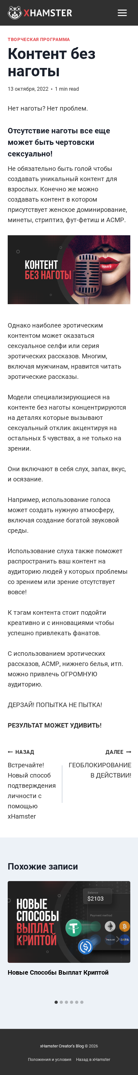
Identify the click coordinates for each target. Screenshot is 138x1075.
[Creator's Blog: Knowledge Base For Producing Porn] (40, 12)
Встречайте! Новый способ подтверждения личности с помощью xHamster (32, 784)
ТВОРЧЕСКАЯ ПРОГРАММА (39, 39)
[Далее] (117, 939)
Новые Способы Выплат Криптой (58, 972)
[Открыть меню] (122, 12)
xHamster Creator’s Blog (62, 1046)
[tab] (56, 1002)
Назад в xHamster (93, 1059)
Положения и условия (49, 1059)
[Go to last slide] (20, 939)
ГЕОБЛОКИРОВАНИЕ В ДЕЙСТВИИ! (100, 764)
